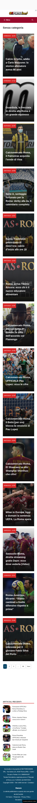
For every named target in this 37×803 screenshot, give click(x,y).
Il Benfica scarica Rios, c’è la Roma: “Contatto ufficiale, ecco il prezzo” (19, 728)
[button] (32, 20)
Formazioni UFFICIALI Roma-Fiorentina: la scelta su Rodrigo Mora (19, 709)
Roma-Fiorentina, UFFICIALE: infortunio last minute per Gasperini (20, 738)
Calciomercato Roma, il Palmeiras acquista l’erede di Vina (18, 156)
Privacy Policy (25, 797)
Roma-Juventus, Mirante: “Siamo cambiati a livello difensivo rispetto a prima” (17, 602)
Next (28, 666)
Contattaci (31, 782)
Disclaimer (18, 800)
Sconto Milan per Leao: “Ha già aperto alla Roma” (19, 757)
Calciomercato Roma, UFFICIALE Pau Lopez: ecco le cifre (18, 381)
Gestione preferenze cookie (29, 801)
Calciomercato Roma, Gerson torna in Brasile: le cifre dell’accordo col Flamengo (18, 332)
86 (23, 666)
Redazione (17, 797)
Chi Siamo (9, 797)
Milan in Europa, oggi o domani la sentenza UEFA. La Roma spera (18, 516)
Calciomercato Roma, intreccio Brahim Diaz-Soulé (19, 747)
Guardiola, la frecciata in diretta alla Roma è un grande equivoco (18, 111)
